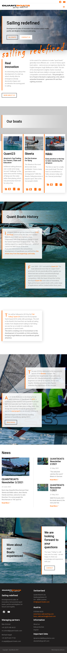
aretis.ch (62, 650)
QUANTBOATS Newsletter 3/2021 (12, 481)
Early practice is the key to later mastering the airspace (54, 161)
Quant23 (9, 153)
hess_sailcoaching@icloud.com (45, 616)
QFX (33, 399)
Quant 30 (38, 281)
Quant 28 (54, 266)
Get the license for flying (31, 159)
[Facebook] (4, 612)
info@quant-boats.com (41, 602)
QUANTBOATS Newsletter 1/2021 (57, 488)
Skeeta (29, 153)
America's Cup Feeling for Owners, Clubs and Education (12, 160)
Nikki (48, 154)
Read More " (6, 503)
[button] (63, 6)
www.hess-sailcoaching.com (44, 614)
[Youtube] (9, 612)
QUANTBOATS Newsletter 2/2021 (57, 461)
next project (16, 411)
